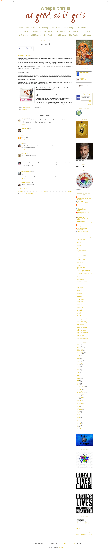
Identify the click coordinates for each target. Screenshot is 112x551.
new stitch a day (80, 299)
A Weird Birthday (80, 229)
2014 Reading (36, 35)
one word (79, 423)
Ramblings (79, 226)
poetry (78, 395)
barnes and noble (80, 261)
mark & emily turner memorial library (84, 273)
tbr (77, 426)
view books (90, 104)
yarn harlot (79, 315)
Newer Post (20, 191)
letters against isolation (81, 240)
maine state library (81, 271)
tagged (78, 420)
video (78, 384)
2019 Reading (48, 31)
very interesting (80, 419)
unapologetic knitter (81, 312)
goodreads (79, 265)
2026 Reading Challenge (84, 94)
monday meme (80, 350)
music (78, 372)
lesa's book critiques (81, 267)
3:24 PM (23, 167)
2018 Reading (61, 31)
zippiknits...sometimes (26, 171)
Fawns (78, 206)
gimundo (79, 425)
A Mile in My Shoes (81, 197)
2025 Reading (43, 28)
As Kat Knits (80, 201)
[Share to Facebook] (39, 107)
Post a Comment (23, 188)
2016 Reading (86, 31)
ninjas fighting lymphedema (82, 338)
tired (78, 398)
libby (78, 268)
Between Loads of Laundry (69, 543)
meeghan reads (80, 275)
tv (77, 377)
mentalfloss (79, 244)
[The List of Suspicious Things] (78, 75)
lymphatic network (80, 324)
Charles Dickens (83, 79)
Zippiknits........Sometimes (82, 231)
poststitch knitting (80, 302)
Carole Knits (80, 208)
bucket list (79, 422)
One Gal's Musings (81, 221)
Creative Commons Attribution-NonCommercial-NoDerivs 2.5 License (83, 524)
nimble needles (80, 301)
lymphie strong (80, 333)
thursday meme (80, 352)
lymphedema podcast (81, 330)
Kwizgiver (24, 107)
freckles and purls (80, 293)
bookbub (79, 264)
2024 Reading (55, 28)
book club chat (80, 262)
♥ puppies (79, 389)
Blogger (61, 547)
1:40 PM (23, 157)
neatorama (79, 245)
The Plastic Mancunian (82, 228)
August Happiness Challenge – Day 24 (84, 222)
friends (78, 383)
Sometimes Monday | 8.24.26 (82, 202)
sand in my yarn (80, 307)
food (78, 380)
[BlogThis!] (36, 107)
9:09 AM (23, 124)
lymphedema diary (81, 329)
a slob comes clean (81, 239)
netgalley (79, 428)
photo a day (79, 391)
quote (78, 401)
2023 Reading (68, 28)
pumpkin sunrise (80, 304)
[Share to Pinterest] (40, 107)
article (78, 408)
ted (77, 248)
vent (78, 415)
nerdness (79, 370)
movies (78, 388)
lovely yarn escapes (81, 298)
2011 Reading (73, 35)
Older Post (70, 191)
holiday (78, 361)
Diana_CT (23, 153)
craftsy (78, 292)
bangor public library (81, 259)
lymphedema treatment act (82, 332)
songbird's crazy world (26, 182)
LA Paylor (23, 135)
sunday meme (80, 347)
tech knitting (79, 309)
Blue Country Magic (81, 204)
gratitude (79, 412)
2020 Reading (36, 31)
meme (78, 374)
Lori (22, 143)
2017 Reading (73, 31)
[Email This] (34, 107)
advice (78, 417)
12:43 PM (23, 149)
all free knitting (80, 287)
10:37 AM (23, 131)
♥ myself (78, 355)
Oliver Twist (82, 78)
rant (78, 405)
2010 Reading (86, 35)
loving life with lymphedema (82, 322)
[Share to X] (37, 107)
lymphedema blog (80, 326)
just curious (79, 409)
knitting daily (79, 296)
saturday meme (24, 109)
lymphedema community (82, 327)
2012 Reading (61, 35)
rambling (79, 400)
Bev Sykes (23, 161)
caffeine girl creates (81, 288)
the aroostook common (81, 250)
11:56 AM (23, 139)
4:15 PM (23, 178)
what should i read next (82, 281)
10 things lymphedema (81, 321)
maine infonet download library (83, 270)
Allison (82, 96)
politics (78, 406)
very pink (79, 313)
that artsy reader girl (81, 278)
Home (45, 191)
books (78, 344)
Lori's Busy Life (80, 217)
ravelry (78, 305)
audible (78, 257)
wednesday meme (81, 363)
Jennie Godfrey (83, 74)
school (78, 358)
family (78, 369)
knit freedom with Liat (81, 295)
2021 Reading (23, 31)
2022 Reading (81, 28)
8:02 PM (23, 186)
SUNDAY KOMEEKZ (81, 232)
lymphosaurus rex (80, 335)
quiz (78, 367)
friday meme (79, 356)
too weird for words (81, 386)
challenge (79, 346)
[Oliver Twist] (78, 81)
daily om (78, 414)
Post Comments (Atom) (28, 193)
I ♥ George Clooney (81, 392)
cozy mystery (79, 290)
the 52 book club (80, 279)
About (21, 28)
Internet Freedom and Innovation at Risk (84, 534)
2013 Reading (48, 35)
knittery (78, 375)
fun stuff (78, 364)
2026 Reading (30, 28)
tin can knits (79, 310)
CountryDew (24, 118)
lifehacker (79, 242)
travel (78, 381)
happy (78, 366)
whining (78, 378)
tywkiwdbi (79, 251)
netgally (78, 276)
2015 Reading (23, 35)
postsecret (79, 247)
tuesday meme (80, 360)
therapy (78, 411)
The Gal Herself (24, 128)
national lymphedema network (83, 336)
